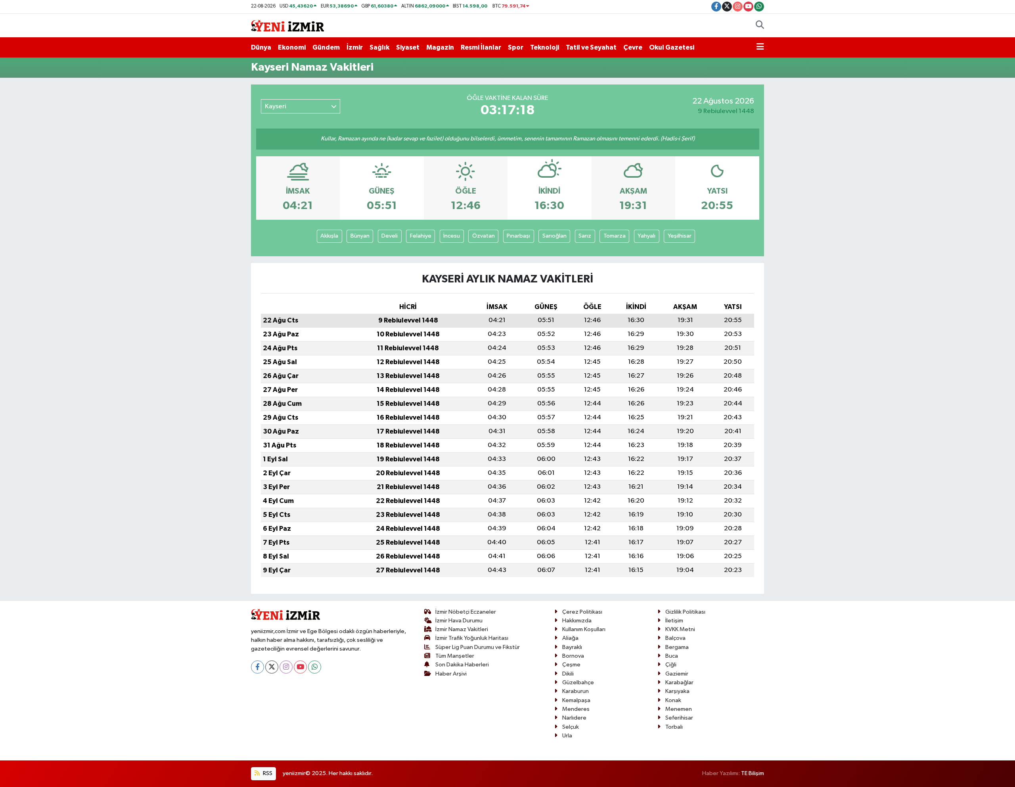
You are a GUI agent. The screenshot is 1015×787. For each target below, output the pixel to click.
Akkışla (329, 236)
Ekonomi (292, 47)
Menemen (678, 709)
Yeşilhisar (679, 236)
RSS (267, 773)
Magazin (440, 47)
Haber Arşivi (451, 674)
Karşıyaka (677, 691)
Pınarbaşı (518, 236)
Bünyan (360, 236)
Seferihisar (679, 718)
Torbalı (674, 727)
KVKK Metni (680, 629)
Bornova (573, 656)
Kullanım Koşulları (583, 629)
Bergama (677, 647)
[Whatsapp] (314, 667)
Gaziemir (676, 674)
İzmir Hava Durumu (459, 621)
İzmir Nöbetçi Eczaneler (465, 612)
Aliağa (570, 638)
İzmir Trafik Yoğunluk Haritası (471, 638)
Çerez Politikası (582, 612)
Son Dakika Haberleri (462, 665)
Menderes (576, 709)
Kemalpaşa (576, 700)
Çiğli (670, 665)
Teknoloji (544, 47)
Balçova (675, 638)
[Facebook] (257, 667)
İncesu (451, 236)
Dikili (568, 674)
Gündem (326, 47)
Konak (673, 700)
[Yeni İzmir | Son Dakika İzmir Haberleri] (287, 25)
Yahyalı (646, 236)
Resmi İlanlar (481, 47)
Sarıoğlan (554, 236)
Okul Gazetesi (671, 47)
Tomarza (614, 236)
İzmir (355, 47)
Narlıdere (574, 718)
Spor (515, 47)
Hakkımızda (577, 621)
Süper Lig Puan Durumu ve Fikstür (477, 647)
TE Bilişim (752, 773)
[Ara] (760, 26)
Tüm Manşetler (454, 656)
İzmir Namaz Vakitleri (461, 629)
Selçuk (570, 727)
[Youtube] (300, 667)
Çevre (632, 47)
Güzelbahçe (578, 682)
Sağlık (379, 47)
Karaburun (575, 691)
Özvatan (483, 236)
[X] (271, 667)
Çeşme (571, 665)
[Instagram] (286, 667)
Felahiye (420, 236)
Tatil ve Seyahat (591, 47)
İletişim (674, 621)
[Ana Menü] (760, 47)
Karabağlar (679, 682)
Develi (389, 236)
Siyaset (407, 47)
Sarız (584, 236)
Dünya (261, 47)
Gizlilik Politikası (685, 612)
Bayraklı (572, 647)
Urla (567, 736)
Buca (671, 656)
